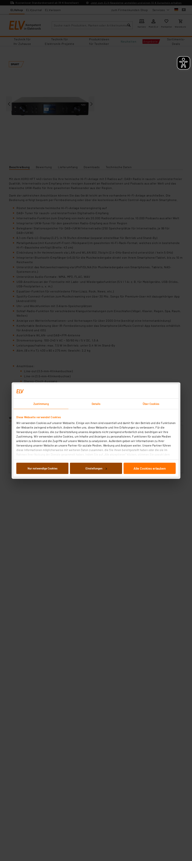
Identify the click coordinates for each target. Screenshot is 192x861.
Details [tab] (96, 403)
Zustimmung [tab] (41, 403)
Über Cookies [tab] (151, 403)
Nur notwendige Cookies (42, 468)
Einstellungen (94, 468)
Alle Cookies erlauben (150, 468)
